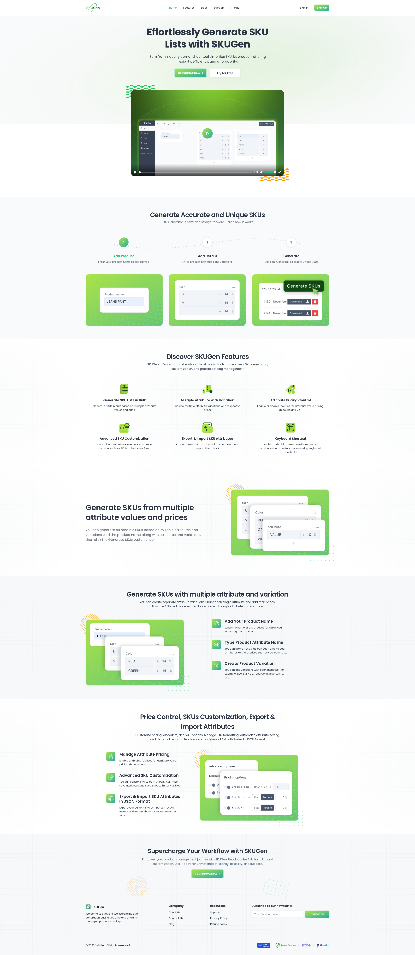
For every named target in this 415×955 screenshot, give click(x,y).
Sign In (304, 8)
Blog (171, 924)
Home (173, 8)
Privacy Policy (219, 918)
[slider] (195, 172)
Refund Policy (218, 924)
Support (219, 8)
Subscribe (317, 914)
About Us (174, 912)
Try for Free (225, 73)
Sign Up (322, 8)
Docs (204, 8)
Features (189, 8)
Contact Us (176, 918)
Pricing (235, 8)
